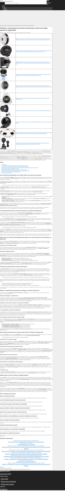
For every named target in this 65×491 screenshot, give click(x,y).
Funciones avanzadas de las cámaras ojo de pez (10, 168)
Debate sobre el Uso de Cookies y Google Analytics (11, 171)
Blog (47, 4)
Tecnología (2, 467)
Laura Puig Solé (5, 474)
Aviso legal (4, 479)
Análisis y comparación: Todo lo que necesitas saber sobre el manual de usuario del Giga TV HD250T (26, 465)
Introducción (4, 164)
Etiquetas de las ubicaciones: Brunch (26, 461)
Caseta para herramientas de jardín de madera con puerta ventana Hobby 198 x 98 (15, 469)
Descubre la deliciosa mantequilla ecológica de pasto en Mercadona (26, 442)
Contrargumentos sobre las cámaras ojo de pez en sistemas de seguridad (15, 166)
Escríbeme (3, 489)
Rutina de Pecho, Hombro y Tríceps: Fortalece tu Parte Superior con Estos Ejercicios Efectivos (26, 451)
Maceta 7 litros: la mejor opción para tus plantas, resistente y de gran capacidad (26, 454)
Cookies (5, 7)
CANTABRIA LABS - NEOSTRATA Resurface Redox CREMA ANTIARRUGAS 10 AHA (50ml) (26, 456)
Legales (5, 8)
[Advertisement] (32, 17)
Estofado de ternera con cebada (26, 444)
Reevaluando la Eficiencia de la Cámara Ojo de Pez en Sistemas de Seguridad (15, 170)
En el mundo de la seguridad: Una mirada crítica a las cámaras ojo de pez (15, 165)
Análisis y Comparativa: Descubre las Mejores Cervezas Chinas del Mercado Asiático (26, 459)
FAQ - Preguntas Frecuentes (7, 172)
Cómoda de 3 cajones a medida (5, 468)
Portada (1, 25)
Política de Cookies (7, 484)
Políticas (3, 6)
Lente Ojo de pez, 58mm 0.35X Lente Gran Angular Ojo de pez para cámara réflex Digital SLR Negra (33, 110)
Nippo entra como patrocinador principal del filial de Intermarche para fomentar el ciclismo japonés (26, 447)
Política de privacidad (8, 481)
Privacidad (5, 9)
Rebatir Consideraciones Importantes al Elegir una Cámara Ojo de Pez (14, 169)
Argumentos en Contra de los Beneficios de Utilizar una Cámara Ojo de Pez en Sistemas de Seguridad (20, 167)
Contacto (3, 5)
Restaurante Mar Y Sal (9, 1)
